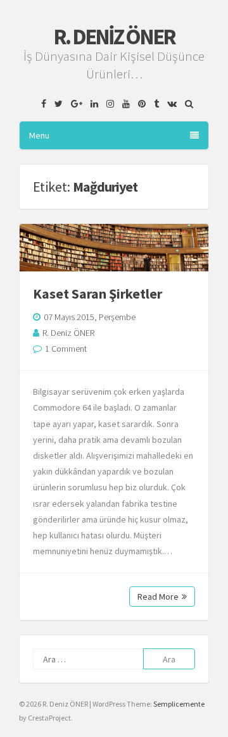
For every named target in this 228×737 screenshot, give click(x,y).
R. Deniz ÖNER (114, 37)
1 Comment (66, 348)
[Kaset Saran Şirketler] (114, 247)
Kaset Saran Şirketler (97, 293)
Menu (39, 135)
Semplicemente (179, 704)
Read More (158, 596)
